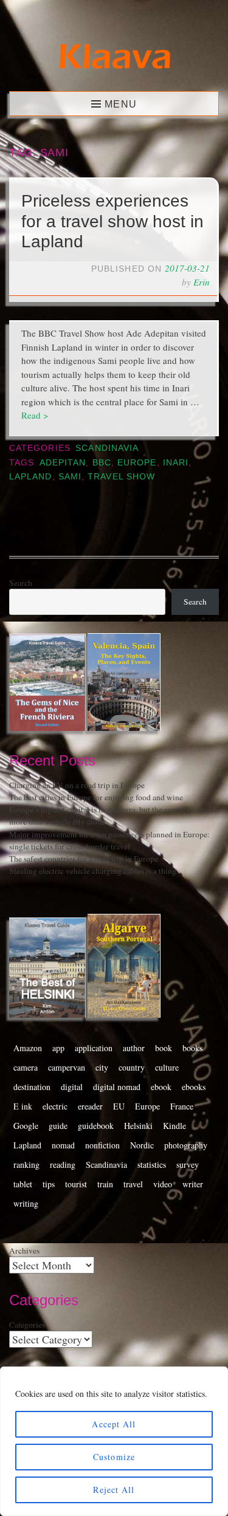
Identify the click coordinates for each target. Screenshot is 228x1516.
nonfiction (102, 1145)
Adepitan (63, 462)
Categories (27, 1324)
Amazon (27, 1048)
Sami (69, 476)
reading (62, 1164)
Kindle (174, 1125)
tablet (22, 1184)
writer (192, 1184)
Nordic (142, 1145)
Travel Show (121, 476)
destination (31, 1086)
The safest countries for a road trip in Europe (83, 858)
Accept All (114, 1424)
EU (119, 1106)
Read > (34, 415)
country (132, 1067)
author (134, 1048)
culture (167, 1067)
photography (185, 1145)
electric (55, 1106)
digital (72, 1086)
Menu (121, 104)
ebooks (194, 1086)
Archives (24, 1250)
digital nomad (116, 1086)
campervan (66, 1067)
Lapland (30, 476)
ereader (90, 1106)
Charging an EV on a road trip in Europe (77, 785)
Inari (175, 462)
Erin (201, 282)
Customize (114, 1457)
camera (25, 1067)
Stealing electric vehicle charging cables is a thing (92, 870)
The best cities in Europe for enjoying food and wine (96, 797)
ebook (161, 1086)
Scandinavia (107, 448)
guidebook (96, 1125)
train (105, 1184)
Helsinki (138, 1125)
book (163, 1048)
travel (133, 1184)
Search (20, 582)
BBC (101, 462)
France (181, 1106)
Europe (136, 462)
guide (58, 1125)
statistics (151, 1164)
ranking (26, 1164)
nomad (63, 1145)
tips (49, 1184)
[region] (114, 1441)
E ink (22, 1106)
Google (25, 1125)
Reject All (113, 1489)
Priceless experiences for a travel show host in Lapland (112, 221)
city (101, 1067)
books (192, 1048)
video (162, 1184)
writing (25, 1203)
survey (187, 1164)
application (93, 1048)
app (58, 1048)
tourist (76, 1184)
